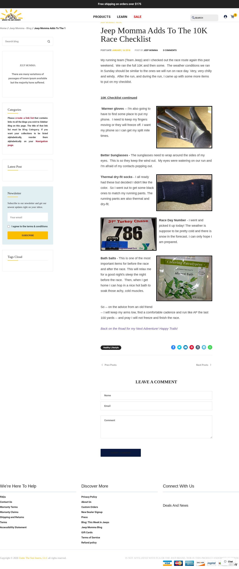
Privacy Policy (89, 496)
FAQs (3, 496)
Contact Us (6, 502)
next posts (202, 365)
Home (3, 28)
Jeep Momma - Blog (20, 28)
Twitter (165, 497)
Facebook (173, 497)
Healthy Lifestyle (111, 347)
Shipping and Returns (12, 517)
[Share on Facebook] (173, 347)
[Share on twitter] (179, 347)
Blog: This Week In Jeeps (95, 522)
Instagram (188, 497)
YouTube (180, 497)
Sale (138, 17)
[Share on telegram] (204, 347)
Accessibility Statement (13, 527)
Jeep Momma (151, 50)
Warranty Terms (9, 507)
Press (84, 517)
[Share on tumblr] (198, 347)
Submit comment (121, 452)
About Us (86, 502)
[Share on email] (185, 347)
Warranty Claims (9, 512)
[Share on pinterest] (191, 347)
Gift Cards (87, 532)
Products (102, 17)
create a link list (24, 118)
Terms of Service (90, 537)
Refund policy (89, 542)
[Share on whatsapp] (210, 347)
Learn (122, 17)
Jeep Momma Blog (91, 527)
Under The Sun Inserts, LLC (33, 558)
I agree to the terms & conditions (30, 226)
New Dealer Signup (92, 512)
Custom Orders (89, 507)
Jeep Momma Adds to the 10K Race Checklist (154, 34)
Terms (3, 522)
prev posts (111, 365)
